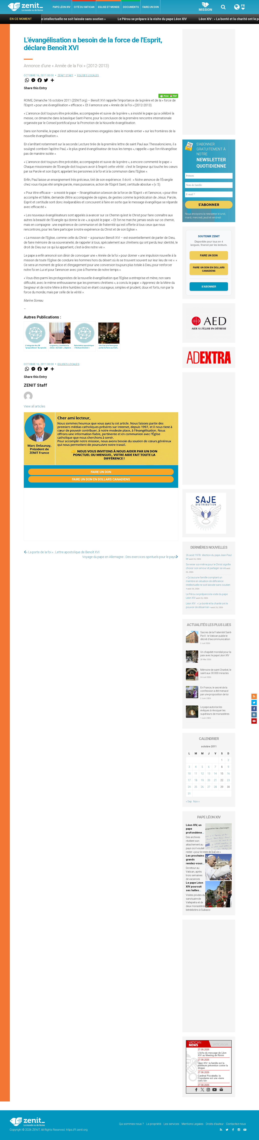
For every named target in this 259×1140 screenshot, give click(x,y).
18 (195, 780)
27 (208, 786)
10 (189, 773)
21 (215, 780)
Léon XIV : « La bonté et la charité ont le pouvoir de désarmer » (200, 19)
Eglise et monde (108, 7)
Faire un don (150, 7)
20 (208, 780)
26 (202, 786)
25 (195, 786)
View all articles (34, 406)
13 (208, 773)
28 (215, 786)
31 (189, 793)
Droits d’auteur (215, 1124)
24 (189, 786)
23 (228, 780)
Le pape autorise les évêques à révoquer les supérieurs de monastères (214, 710)
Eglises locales (88, 75)
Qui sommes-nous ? (131, 1124)
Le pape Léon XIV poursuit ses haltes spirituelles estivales (194, 890)
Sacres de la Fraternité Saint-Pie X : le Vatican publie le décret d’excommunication (216, 636)
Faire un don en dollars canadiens (101, 479)
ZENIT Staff (65, 75)
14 (215, 773)
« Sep (189, 801)
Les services (171, 1124)
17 (189, 780)
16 (228, 773)
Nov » (196, 801)
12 (202, 773)
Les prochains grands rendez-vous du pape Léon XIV (195, 863)
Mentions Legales (192, 1124)
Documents (131, 7)
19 (202, 780)
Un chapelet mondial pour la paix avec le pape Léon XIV (215, 654)
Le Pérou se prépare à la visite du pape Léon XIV (108, 19)
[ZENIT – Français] (29, 7)
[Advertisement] (101, 517)
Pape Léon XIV (61, 7)
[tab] (197, 1043)
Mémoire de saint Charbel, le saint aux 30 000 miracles (215, 671)
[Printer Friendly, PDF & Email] (168, 96)
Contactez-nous (236, 1124)
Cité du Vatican (84, 7)
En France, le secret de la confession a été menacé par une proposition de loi (214, 691)
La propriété (153, 1124)
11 (195, 773)
